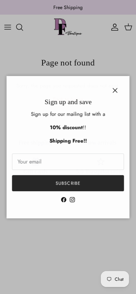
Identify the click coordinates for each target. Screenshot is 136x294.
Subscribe (67, 183)
